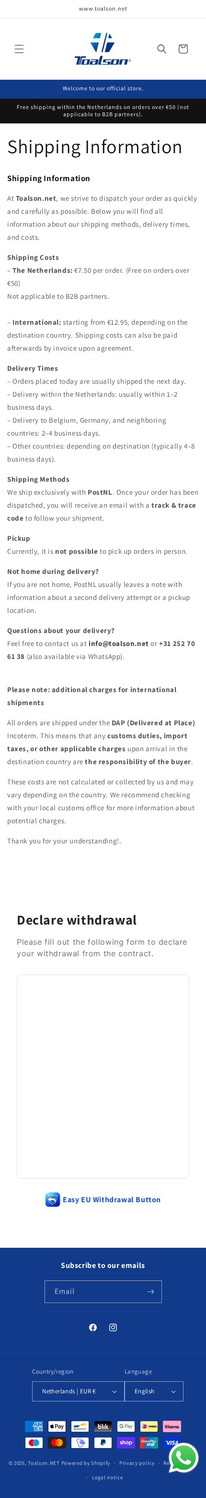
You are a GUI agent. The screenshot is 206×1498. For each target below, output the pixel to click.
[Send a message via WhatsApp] (183, 1457)
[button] (19, 49)
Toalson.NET (44, 1463)
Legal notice (107, 1477)
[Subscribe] (150, 1291)
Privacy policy (137, 1463)
